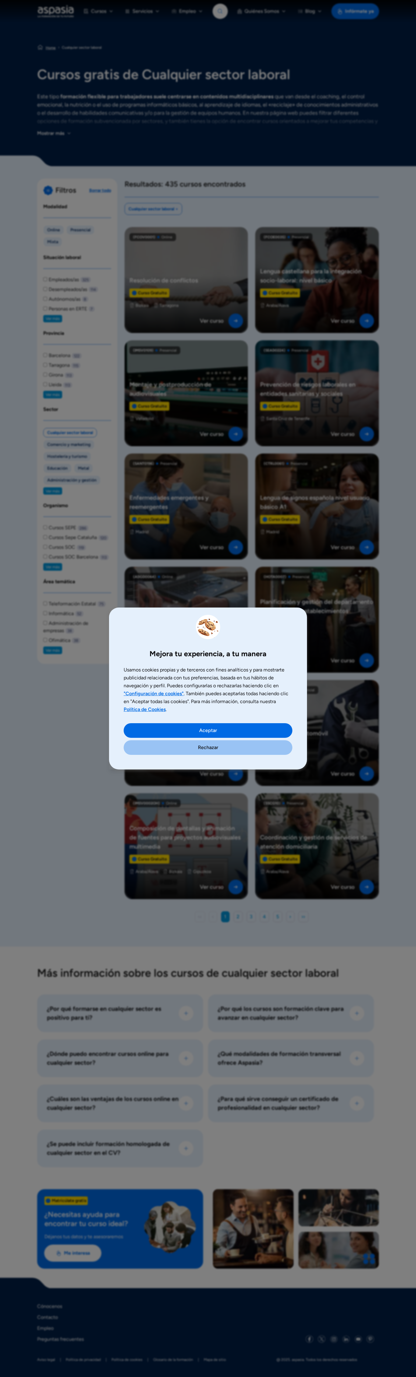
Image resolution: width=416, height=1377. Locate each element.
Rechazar (208, 747)
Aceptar (208, 730)
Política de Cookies (145, 709)
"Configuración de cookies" (154, 693)
